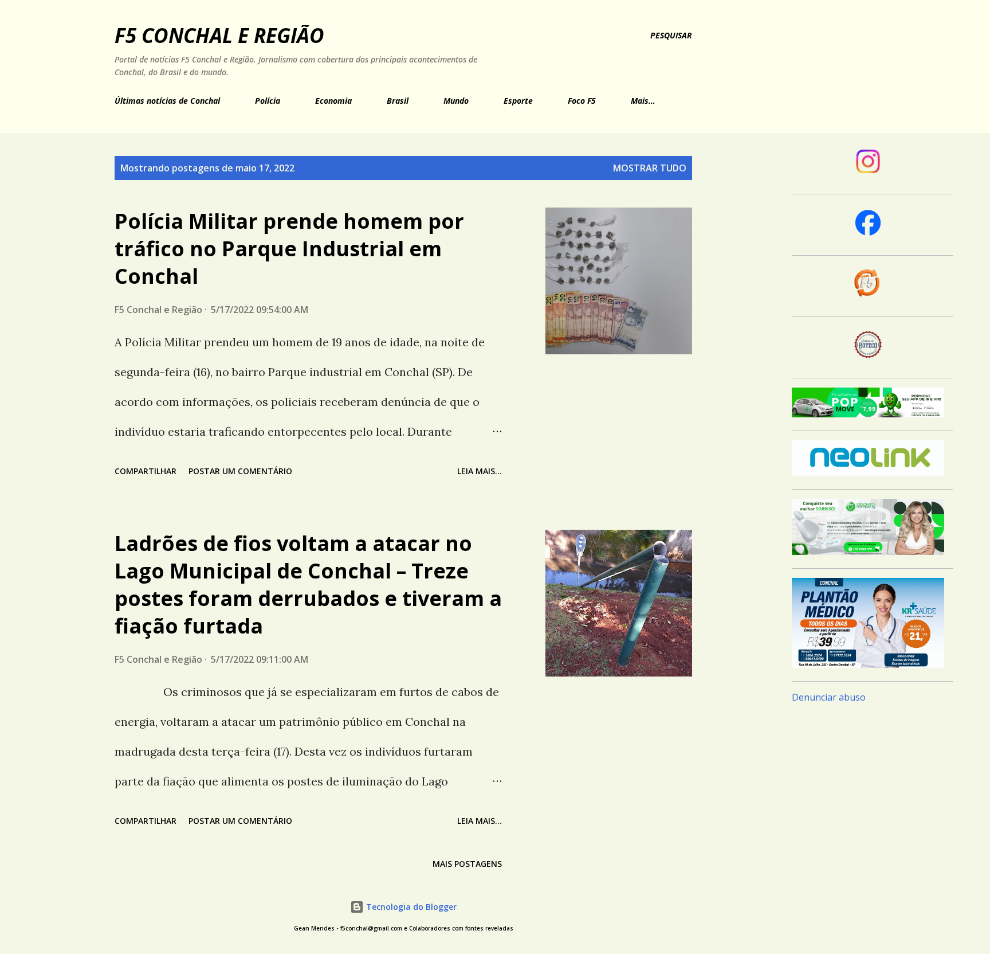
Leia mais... (479, 471)
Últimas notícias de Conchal (167, 100)
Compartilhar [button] (145, 471)
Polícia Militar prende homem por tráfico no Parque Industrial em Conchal (289, 248)
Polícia (267, 100)
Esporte (518, 100)
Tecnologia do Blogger (410, 906)
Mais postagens (467, 863)
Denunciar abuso (829, 697)
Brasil (397, 100)
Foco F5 (582, 100)
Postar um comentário (240, 471)
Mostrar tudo (649, 168)
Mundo (456, 100)
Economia (333, 100)
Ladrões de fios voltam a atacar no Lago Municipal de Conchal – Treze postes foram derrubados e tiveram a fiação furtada (308, 584)
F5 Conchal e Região (219, 35)
